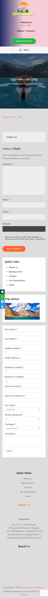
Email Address (13, 357)
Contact (12, 276)
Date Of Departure (15, 395)
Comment (7, 164)
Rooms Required (14, 414)
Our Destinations (17, 280)
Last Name (11, 338)
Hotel (11, 285)
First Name (11, 329)
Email (5, 211)
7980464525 (26, 22)
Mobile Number (13, 348)
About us (13, 267)
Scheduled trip (24, 41)
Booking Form (15, 271)
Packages (10, 424)
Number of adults (14, 367)
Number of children (14, 376)
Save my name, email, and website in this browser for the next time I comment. (25, 238)
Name (6, 199)
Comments (10, 433)
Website (6, 223)
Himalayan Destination (33, 587)
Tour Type (10, 405)
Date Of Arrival (13, 386)
